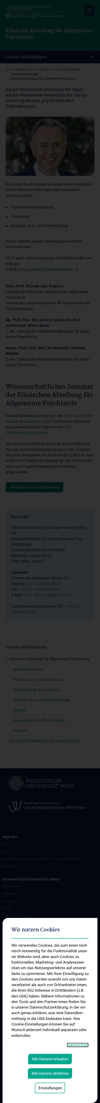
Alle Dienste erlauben (50, 1059)
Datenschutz (78, 1045)
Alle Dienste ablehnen (50, 1073)
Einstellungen (50, 1088)
